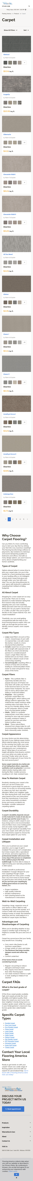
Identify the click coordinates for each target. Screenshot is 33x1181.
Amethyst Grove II (9, 454)
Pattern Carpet (9, 1037)
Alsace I (6, 334)
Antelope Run (8, 494)
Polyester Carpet (10, 1043)
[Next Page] (27, 519)
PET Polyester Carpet (12, 1041)
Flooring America (6, 13)
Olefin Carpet (9, 1035)
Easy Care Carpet (10, 1025)
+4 (24, 62)
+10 (24, 142)
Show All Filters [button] (9, 30)
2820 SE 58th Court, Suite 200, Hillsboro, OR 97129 (16, 1150)
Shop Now (7, 67)
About (4, 1136)
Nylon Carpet (9, 1033)
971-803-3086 (6, 6)
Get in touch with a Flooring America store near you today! (15, 1073)
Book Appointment (14, 1109)
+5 (24, 262)
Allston (6, 294)
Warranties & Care (8, 1132)
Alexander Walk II (9, 214)
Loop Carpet (9, 1031)
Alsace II (6, 374)
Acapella (6, 94)
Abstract (6, 54)
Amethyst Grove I (9, 414)
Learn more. (13, 1171)
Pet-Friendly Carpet (11, 1039)
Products (16, 13)
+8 (24, 182)
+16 (24, 422)
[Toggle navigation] (29, 6)
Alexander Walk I (9, 174)
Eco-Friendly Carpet (11, 1027)
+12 (24, 502)
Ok (16, 1174)
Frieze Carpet (9, 1029)
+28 (24, 342)
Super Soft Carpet (10, 1045)
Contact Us (6, 1141)
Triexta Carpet (9, 1047)
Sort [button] (25, 30)
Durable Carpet (10, 1023)
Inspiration (6, 1127)
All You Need (8, 254)
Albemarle (7, 134)
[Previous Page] (5, 519)
